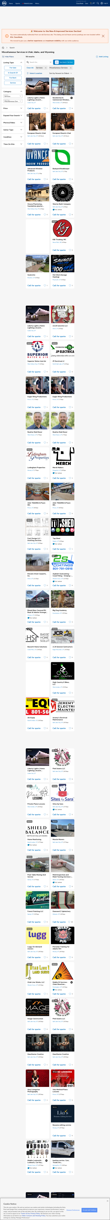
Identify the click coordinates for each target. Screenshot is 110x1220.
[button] (20, 96)
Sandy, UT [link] (30, 879)
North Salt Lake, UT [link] (58, 364)
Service (13, 83)
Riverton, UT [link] (31, 278)
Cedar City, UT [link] (32, 102)
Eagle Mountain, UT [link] (58, 649)
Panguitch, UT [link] (57, 470)
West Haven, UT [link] (32, 435)
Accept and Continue (89, 1210)
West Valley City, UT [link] (33, 209)
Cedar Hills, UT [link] (32, 649)
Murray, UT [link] (31, 470)
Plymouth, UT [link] (57, 280)
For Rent (12, 78)
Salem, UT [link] (56, 879)
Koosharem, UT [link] (57, 613)
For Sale (13, 68)
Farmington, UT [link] (57, 987)
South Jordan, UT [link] (32, 720)
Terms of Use (25, 1214)
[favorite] (45, 108)
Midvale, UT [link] (56, 914)
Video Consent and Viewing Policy (33, 1216)
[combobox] (12, 96)
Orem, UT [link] (55, 328)
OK (107, 1201)
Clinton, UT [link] (31, 615)
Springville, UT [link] (57, 1165)
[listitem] (37, 94)
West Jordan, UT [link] (57, 102)
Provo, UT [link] (30, 399)
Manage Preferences (73, 1210)
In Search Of (13, 73)
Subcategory (7, 100)
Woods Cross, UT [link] (58, 578)
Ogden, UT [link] (56, 541)
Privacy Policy (35, 1214)
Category (6, 95)
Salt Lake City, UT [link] (33, 136)
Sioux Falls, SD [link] (57, 242)
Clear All (30, 68)
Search (12, 48)
